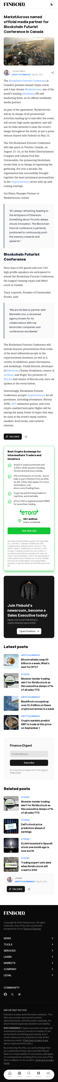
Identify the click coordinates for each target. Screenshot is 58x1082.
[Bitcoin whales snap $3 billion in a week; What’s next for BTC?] (11, 661)
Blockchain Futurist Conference (27, 80)
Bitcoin (8, 379)
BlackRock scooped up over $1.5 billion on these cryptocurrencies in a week (37, 705)
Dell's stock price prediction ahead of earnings (33, 828)
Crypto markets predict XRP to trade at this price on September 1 (36, 724)
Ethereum (12, 370)
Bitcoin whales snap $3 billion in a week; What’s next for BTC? (35, 663)
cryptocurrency (20, 181)
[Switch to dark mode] (51, 4)
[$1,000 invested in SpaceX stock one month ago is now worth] (11, 845)
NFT (13, 403)
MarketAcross (33, 89)
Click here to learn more (36, 1040)
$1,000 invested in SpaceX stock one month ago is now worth (36, 847)
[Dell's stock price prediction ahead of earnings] (11, 826)
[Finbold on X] (12, 994)
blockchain (28, 93)
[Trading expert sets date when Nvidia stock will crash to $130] (11, 864)
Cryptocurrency (21, 74)
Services (9, 950)
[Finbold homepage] (29, 913)
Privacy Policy (15, 772)
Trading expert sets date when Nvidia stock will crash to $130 (36, 866)
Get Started (29, 530)
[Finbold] (14, 4)
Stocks (25, 674)
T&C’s (44, 770)
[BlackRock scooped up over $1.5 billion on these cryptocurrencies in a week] (11, 703)
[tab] (10, 1074)
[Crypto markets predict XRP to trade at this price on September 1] (11, 722)
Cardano (9, 374)
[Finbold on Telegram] (19, 994)
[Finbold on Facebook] (5, 994)
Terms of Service (32, 928)
